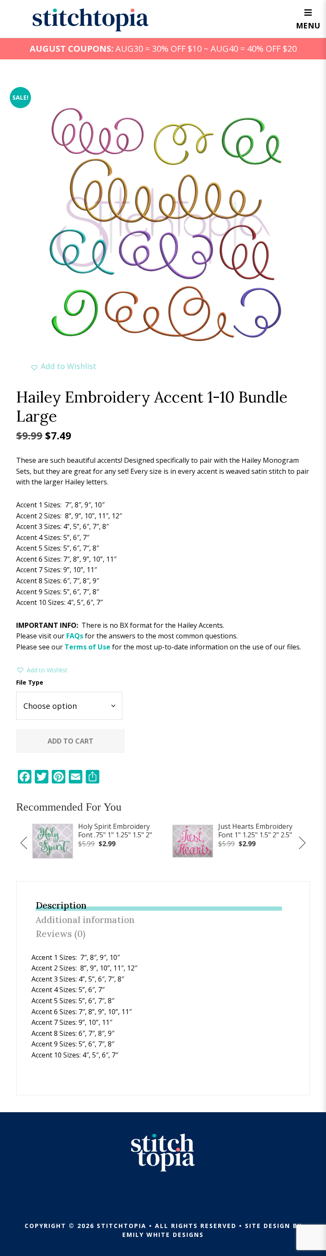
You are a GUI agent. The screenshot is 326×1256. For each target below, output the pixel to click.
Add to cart (70, 741)
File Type (29, 682)
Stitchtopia (91, 19)
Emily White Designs (163, 1235)
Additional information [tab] (85, 920)
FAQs (74, 636)
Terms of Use (87, 647)
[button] (63, 366)
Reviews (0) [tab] (60, 934)
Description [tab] (61, 905)
